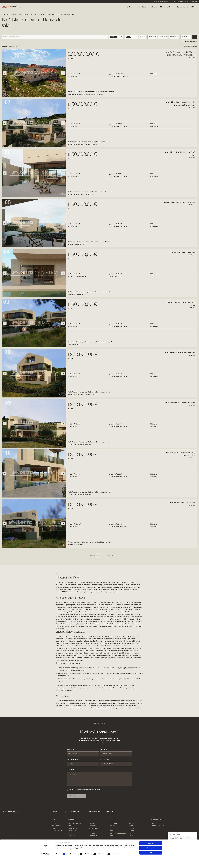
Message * (70, 770)
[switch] (80, 854)
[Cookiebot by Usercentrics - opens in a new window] (45, 854)
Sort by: (4, 46)
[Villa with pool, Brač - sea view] (99, 273)
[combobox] (116, 37)
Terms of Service (84, 790)
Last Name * (104, 750)
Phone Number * (105, 760)
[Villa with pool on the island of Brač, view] (99, 173)
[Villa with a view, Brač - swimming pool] (99, 323)
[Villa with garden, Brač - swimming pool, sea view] (99, 473)
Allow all (150, 843)
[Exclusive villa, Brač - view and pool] (99, 423)
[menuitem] (162, 1)
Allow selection (150, 848)
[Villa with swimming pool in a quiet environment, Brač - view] (99, 123)
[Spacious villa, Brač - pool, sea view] (99, 373)
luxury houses (103, 708)
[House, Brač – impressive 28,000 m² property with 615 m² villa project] (99, 73)
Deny (150, 852)
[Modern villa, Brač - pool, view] (99, 523)
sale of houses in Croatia (77, 705)
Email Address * (72, 760)
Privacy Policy (96, 790)
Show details (116, 854)
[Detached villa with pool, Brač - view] (99, 223)
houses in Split (95, 701)
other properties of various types (128, 703)
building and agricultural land (92, 703)
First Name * (71, 750)
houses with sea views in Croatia (85, 708)
